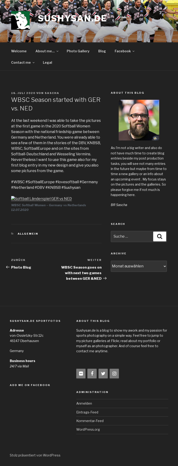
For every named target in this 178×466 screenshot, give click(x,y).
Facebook (123, 51)
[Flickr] (81, 374)
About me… (45, 51)
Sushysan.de (72, 18)
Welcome (19, 51)
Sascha (52, 93)
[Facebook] (92, 374)
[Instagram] (114, 374)
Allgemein (28, 233)
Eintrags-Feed (87, 412)
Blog (102, 51)
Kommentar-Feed (90, 421)
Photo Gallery (78, 51)
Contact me (21, 62)
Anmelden (84, 403)
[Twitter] (103, 374)
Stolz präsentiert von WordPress (35, 455)
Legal (47, 62)
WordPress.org (88, 429)
